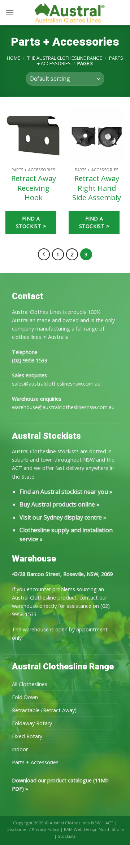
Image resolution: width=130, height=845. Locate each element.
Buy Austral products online (57, 504)
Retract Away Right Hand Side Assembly (96, 187)
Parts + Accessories (35, 762)
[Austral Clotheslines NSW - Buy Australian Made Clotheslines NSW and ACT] (69, 12)
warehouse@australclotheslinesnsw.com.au (63, 407)
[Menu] (9, 12)
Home (13, 58)
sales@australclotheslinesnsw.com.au (56, 383)
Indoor (20, 749)
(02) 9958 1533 (29, 360)
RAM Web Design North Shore (94, 829)
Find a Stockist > (31, 222)
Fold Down (25, 697)
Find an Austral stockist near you (64, 492)
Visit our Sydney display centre (61, 517)
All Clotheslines (29, 684)
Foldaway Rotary (32, 723)
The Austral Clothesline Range (64, 58)
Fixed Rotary (27, 736)
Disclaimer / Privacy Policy (32, 829)
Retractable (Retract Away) (44, 710)
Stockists (67, 836)
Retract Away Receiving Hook (33, 187)
